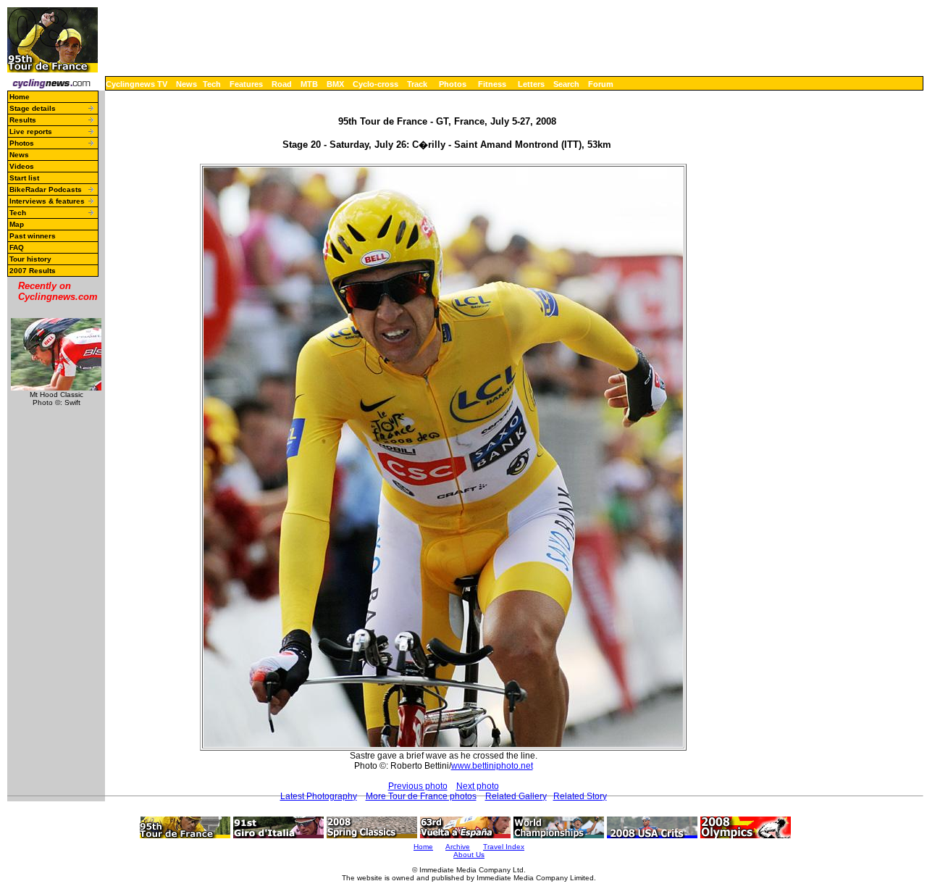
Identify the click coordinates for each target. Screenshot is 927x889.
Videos (21, 166)
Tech (212, 84)
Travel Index (503, 847)
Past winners (32, 236)
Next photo (477, 786)
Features (246, 84)
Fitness (492, 84)
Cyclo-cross (375, 84)
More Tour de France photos (421, 796)
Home (19, 97)
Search (566, 84)
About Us (469, 855)
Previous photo (418, 786)
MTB (309, 84)
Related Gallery (516, 796)
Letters (531, 84)
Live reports (30, 131)
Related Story (580, 796)
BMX (335, 84)
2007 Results (32, 271)
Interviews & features (47, 201)
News (186, 84)
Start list (24, 178)
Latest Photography (318, 796)
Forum (600, 84)
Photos (452, 84)
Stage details (32, 108)
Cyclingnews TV (136, 84)
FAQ (16, 247)
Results (22, 120)
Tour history (30, 259)
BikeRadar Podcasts (45, 189)
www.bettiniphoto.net (492, 766)
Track (417, 84)
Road (282, 84)
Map (16, 224)
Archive (457, 847)
